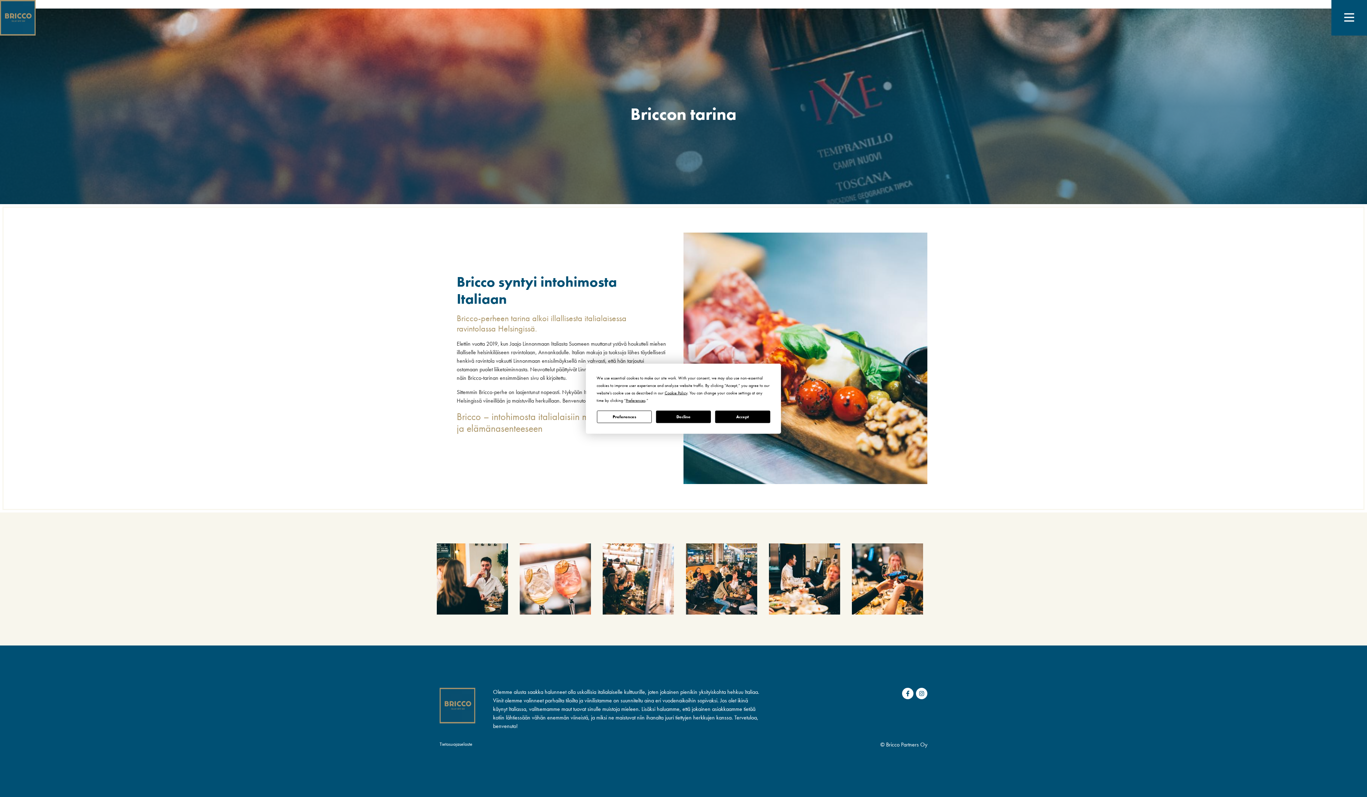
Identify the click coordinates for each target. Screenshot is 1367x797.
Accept (742, 417)
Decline (683, 417)
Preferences (624, 417)
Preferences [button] (635, 400)
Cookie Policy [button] (676, 392)
